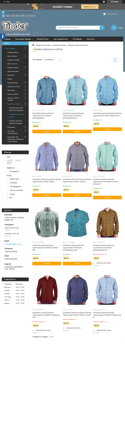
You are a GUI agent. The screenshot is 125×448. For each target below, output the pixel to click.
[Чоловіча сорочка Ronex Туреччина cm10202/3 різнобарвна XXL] (77, 90)
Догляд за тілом (13, 86)
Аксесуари (11, 127)
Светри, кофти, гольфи (13, 99)
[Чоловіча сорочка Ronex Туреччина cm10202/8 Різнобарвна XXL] (77, 222)
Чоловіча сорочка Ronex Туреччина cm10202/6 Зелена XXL (45, 247)
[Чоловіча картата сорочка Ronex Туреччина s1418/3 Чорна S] (77, 156)
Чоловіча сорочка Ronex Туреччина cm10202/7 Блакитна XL (107, 315)
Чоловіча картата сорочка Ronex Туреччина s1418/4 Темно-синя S (77, 314)
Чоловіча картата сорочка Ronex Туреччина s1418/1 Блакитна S (107, 114)
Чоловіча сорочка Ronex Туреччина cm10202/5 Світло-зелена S (106, 181)
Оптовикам (77, 39)
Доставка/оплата (61, 39)
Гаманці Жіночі (12, 52)
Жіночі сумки (12, 56)
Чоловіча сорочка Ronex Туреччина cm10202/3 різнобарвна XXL (73, 115)
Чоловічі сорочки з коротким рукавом (16, 109)
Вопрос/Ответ (43, 39)
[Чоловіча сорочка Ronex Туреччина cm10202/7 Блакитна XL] (107, 290)
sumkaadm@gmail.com (13, 244)
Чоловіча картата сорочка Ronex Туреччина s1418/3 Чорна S (77, 180)
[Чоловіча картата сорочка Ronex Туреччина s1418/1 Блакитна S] (107, 90)
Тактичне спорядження (12, 132)
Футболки (11, 90)
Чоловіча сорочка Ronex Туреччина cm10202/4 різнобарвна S (43, 115)
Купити (47, 131)
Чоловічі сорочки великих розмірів (15, 122)
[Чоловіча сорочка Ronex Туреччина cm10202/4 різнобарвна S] (46, 90)
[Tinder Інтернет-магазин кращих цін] (15, 26)
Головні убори (12, 83)
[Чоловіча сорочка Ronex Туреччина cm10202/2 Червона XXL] (46, 290)
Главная (7, 39)
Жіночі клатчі (12, 64)
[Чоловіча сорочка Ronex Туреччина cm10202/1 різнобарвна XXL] (107, 222)
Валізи (9, 79)
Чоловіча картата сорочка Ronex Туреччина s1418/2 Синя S (46, 180)
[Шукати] (102, 27)
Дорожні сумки (13, 71)
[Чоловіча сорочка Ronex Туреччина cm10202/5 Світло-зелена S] (107, 156)
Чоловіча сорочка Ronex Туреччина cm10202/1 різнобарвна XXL (103, 247)
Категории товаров (23, 39)
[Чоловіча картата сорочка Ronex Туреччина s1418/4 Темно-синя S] (77, 290)
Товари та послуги (43, 45)
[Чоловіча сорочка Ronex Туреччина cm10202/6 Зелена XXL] (46, 222)
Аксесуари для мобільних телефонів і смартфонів (15, 139)
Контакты (91, 39)
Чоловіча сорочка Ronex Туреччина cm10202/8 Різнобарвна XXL (73, 247)
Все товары (10, 48)
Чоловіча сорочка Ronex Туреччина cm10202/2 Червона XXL (45, 315)
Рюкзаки (10, 75)
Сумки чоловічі (12, 67)
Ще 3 (11, 198)
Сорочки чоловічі (13, 104)
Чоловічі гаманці (13, 60)
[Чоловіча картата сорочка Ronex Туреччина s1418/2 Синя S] (46, 156)
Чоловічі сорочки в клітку (16, 115)
